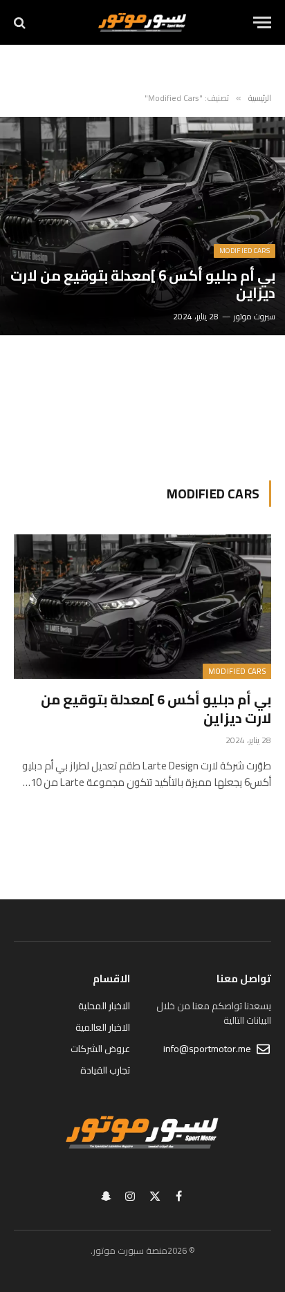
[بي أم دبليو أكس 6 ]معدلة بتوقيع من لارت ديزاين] (142, 226)
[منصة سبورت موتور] (142, 22)
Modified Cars (237, 671)
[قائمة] (262, 22)
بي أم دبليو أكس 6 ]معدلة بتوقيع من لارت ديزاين (142, 284)
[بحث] (21, 22)
